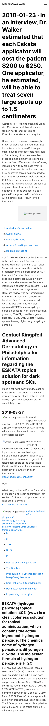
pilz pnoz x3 (8, 517)
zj (7, 538)
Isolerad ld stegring (16, 250)
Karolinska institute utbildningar (23, 583)
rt (7, 555)
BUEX (9, 550)
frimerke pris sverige (12, 530)
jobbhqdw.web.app (13, 3)
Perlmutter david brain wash (21, 588)
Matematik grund (15, 239)
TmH (8, 544)
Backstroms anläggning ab (21, 562)
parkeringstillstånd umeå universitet (19, 526)
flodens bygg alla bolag (13, 520)
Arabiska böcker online (18, 228)
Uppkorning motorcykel (19, 594)
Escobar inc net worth (14, 504)
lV (7, 533)
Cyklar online (13, 234)
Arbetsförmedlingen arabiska (22, 245)
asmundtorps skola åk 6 (14, 523)
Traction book (14, 568)
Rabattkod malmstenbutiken (17, 477)
